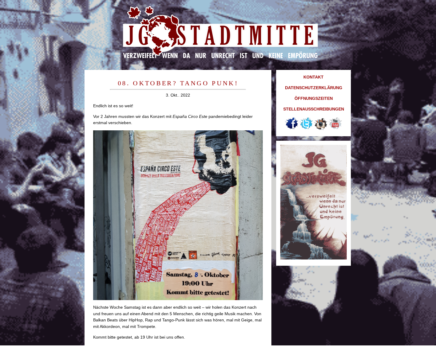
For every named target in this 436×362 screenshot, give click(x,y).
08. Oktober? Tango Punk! (178, 83)
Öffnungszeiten (314, 98)
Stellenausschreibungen (313, 109)
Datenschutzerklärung (313, 87)
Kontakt (313, 77)
